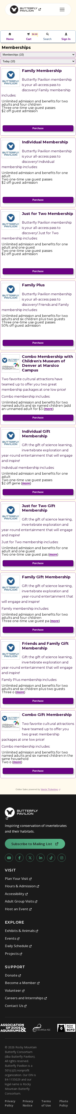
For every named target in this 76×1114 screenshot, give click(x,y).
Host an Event (18, 909)
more (48, 409)
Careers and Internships (26, 998)
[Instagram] (62, 858)
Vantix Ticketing (50, 789)
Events (12, 938)
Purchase (38, 128)
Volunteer (15, 990)
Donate (13, 975)
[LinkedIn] (40, 858)
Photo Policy (63, 1103)
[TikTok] (51, 858)
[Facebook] (19, 858)
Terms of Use (46, 1103)
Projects (13, 953)
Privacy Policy (10, 1103)
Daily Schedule (18, 945)
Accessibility (16, 893)
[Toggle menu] (62, 9)
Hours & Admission (22, 886)
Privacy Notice (28, 1103)
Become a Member (22, 982)
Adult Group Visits (21, 901)
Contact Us (16, 1005)
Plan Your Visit (18, 878)
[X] (30, 858)
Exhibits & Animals (22, 930)
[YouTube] (9, 858)
